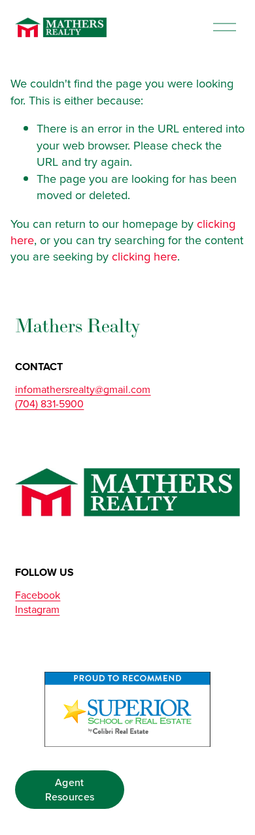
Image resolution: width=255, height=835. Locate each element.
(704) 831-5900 (49, 403)
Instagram (37, 609)
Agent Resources (70, 789)
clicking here (144, 255)
